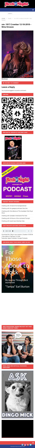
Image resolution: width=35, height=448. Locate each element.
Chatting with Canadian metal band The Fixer (14, 215)
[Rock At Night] (17, 7)
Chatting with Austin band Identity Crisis (13, 221)
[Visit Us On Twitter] (30, 445)
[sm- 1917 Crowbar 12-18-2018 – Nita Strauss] (17, 77)
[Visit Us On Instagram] (25, 445)
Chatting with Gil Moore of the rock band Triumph (16, 218)
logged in (12, 90)
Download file (5, 234)
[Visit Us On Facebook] (22, 445)
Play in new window (16, 234)
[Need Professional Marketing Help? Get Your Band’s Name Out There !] (17, 362)
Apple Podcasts (12, 238)
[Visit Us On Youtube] (28, 445)
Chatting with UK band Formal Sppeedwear (14, 205)
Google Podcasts (22, 238)
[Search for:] (17, 13)
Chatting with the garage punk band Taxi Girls (14, 208)
